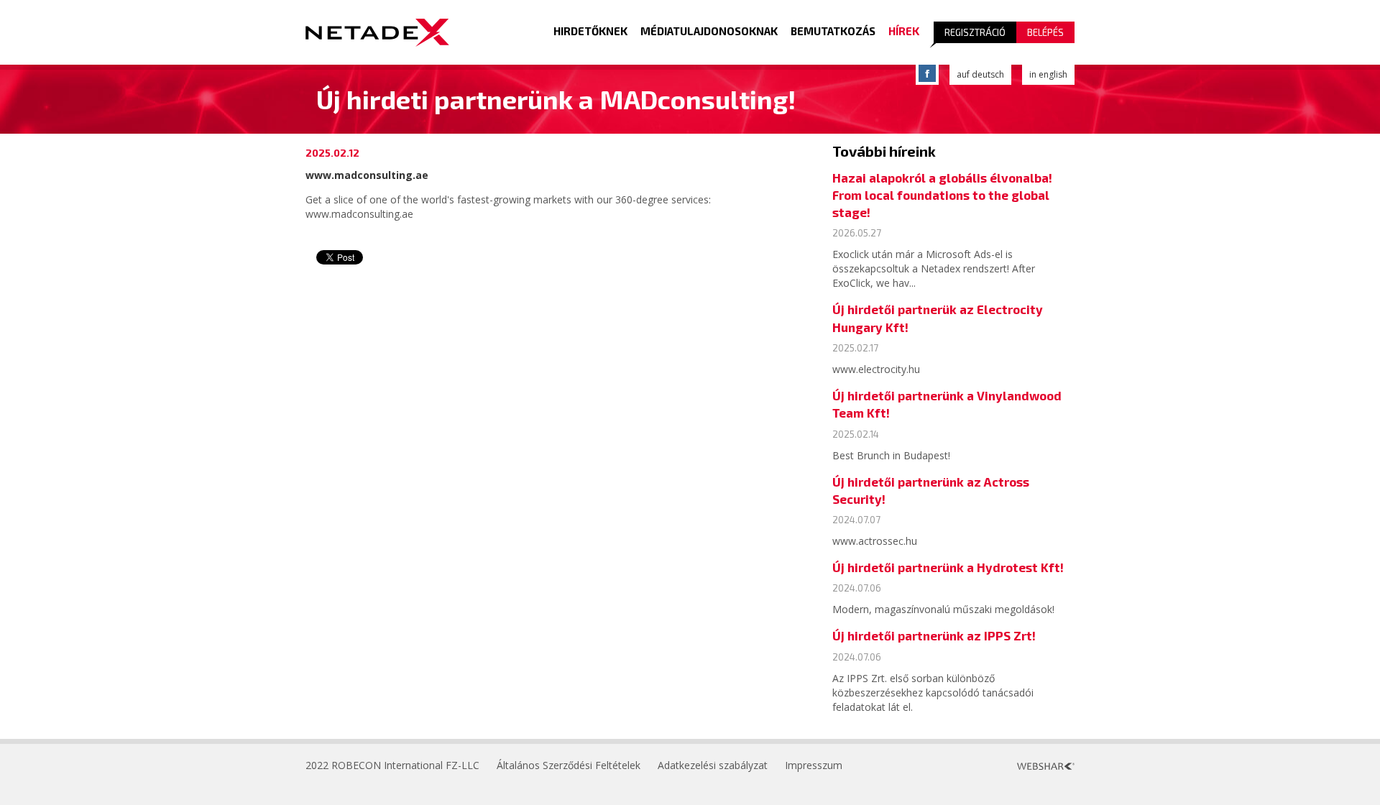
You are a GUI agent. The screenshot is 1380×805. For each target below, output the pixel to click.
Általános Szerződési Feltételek (568, 765)
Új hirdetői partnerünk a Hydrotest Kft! (948, 567)
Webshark (1046, 766)
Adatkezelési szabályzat (713, 765)
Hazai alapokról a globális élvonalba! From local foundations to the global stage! (942, 195)
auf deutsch (980, 74)
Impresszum (813, 765)
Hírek (903, 30)
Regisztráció (975, 32)
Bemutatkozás (833, 30)
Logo (377, 32)
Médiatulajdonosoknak (709, 30)
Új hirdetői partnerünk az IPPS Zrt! (934, 635)
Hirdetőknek (590, 30)
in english (1048, 74)
